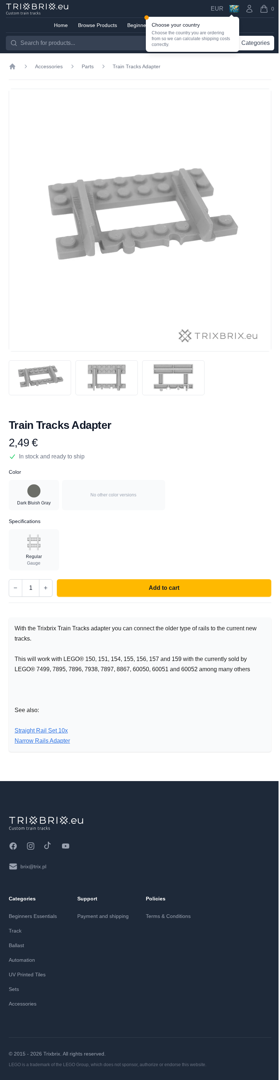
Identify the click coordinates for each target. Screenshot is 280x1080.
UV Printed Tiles (27, 974)
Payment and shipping (103, 916)
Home (61, 25)
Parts (88, 66)
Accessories (49, 66)
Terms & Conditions (168, 916)
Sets (14, 989)
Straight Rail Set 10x (41, 730)
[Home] (12, 66)
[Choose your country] (234, 8)
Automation (22, 960)
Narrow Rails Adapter (42, 741)
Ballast (16, 945)
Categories (255, 43)
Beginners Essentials (33, 916)
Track (15, 931)
